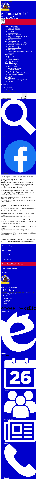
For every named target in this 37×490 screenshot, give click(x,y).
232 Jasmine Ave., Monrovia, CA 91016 (12, 292)
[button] (11, 26)
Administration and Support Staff (17, 80)
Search (3, 98)
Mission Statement (13, 33)
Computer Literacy (13, 69)
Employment (8, 298)
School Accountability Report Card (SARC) (20, 36)
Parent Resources (13, 61)
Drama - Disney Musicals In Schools (18, 73)
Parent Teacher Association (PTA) (17, 43)
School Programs (5, 176)
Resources (11, 56)
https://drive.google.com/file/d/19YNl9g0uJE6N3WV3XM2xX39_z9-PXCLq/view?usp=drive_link (18, 209)
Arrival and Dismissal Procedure (17, 44)
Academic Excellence (14, 29)
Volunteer (7, 300)
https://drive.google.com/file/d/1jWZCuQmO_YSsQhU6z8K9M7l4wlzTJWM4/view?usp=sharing (18, 201)
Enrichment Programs (14, 65)
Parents (6, 303)
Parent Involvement (13, 46)
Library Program (12, 71)
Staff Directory (8, 87)
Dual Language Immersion (15, 74)
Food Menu (11, 39)
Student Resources (13, 58)
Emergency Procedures (14, 48)
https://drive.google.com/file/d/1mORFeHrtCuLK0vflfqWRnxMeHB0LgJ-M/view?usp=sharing (18, 222)
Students (6, 302)
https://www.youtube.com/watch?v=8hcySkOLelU (15, 230)
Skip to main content (6, 1)
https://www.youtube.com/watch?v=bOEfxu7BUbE (15, 216)
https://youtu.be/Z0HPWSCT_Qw (10, 234)
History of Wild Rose (14, 28)
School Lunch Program (14, 34)
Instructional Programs (14, 68)
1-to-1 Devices (8, 89)
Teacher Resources (13, 59)
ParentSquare (11, 49)
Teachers (10, 81)
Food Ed (10, 76)
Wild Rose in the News (14, 38)
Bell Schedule (12, 31)
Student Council (12, 66)
